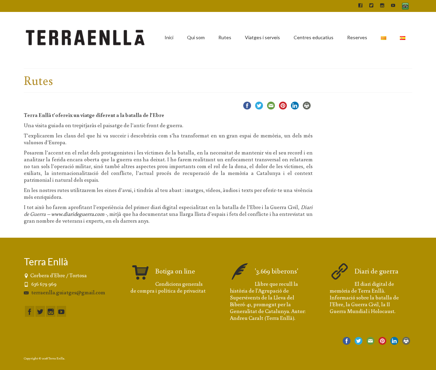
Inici (169, 37)
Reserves (357, 37)
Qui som (196, 37)
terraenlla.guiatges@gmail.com (67, 292)
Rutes (224, 37)
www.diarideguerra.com (77, 213)
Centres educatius (313, 37)
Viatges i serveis (262, 37)
